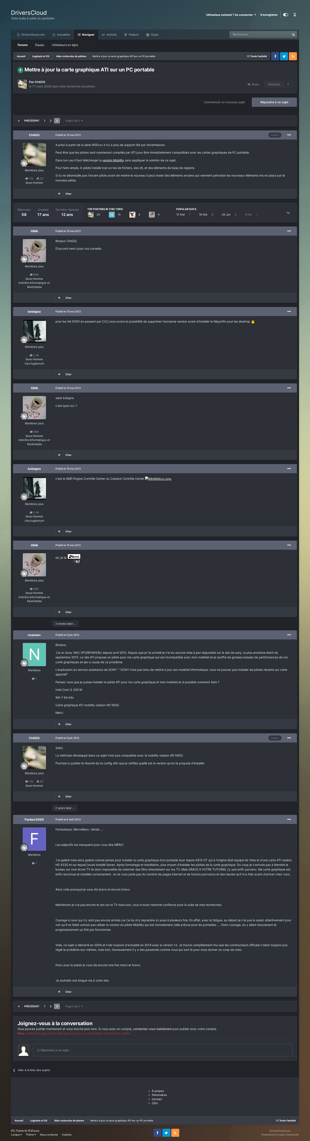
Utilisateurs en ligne (65, 45)
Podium (133, 34)
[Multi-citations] (59, 193)
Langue (15, 1134)
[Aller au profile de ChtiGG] (22, 84)
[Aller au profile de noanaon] (34, 654)
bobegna (34, 311)
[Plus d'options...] (289, 135)
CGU (155, 1103)
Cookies (66, 1134)
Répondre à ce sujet (274, 102)
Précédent (31, 120)
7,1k (30, 178)
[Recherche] (293, 34)
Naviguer (87, 34)
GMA (34, 231)
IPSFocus (33, 1130)
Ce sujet (279, 34)
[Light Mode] (294, 15)
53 (41, 178)
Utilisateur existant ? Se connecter (230, 14)
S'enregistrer (269, 14)
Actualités (63, 34)
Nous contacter (49, 1134)
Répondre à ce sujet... (55, 1050)
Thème (30, 1134)
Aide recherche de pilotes (77, 86)
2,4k (35, 355)
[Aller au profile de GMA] (152, 215)
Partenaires (159, 1095)
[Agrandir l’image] (253, 321)
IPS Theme (17, 1130)
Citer (68, 193)
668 (36, 274)
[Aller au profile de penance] (132, 215)
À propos (158, 1091)
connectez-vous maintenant (152, 1029)
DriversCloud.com (33, 34)
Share (254, 84)
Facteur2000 (34, 819)
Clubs (154, 34)
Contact (157, 1099)
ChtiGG (40, 82)
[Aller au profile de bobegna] (34, 331)
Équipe (39, 45)
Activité (111, 34)
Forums (23, 45)
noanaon (34, 635)
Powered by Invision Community (280, 1134)
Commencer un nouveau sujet (224, 102)
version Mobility (113, 160)
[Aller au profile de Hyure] (112, 215)
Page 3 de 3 (73, 120)
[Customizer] (285, 15)
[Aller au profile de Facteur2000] (34, 839)
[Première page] (19, 120)
